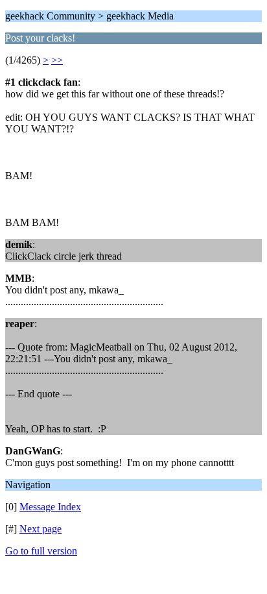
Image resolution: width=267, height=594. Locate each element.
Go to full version (41, 550)
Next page (40, 528)
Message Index (50, 506)
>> (57, 60)
